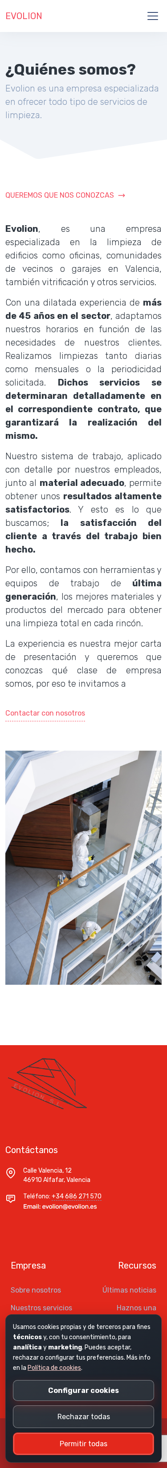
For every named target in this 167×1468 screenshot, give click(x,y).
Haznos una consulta (136, 1313)
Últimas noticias (129, 1290)
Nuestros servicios (41, 1308)
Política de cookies (54, 1368)
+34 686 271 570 (77, 1196)
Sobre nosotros (36, 1290)
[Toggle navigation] (153, 16)
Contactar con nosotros (45, 713)
